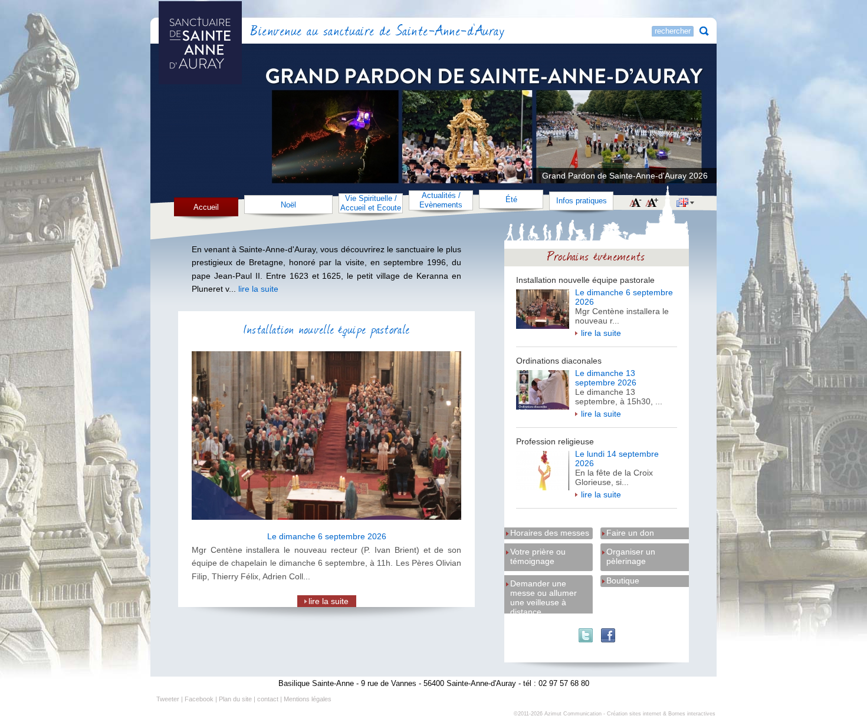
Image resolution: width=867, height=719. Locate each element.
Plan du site (235, 698)
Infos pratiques (581, 200)
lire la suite (601, 333)
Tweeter (167, 698)
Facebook (199, 698)
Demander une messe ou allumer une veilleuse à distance (543, 584)
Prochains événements (596, 255)
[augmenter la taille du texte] (651, 203)
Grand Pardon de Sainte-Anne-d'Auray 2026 (625, 175)
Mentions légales (307, 698)
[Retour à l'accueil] (232, 32)
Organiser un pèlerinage (630, 552)
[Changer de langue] (685, 204)
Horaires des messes (549, 532)
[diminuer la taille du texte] (635, 203)
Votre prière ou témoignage (538, 552)
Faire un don (630, 532)
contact (267, 698)
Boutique (622, 580)
